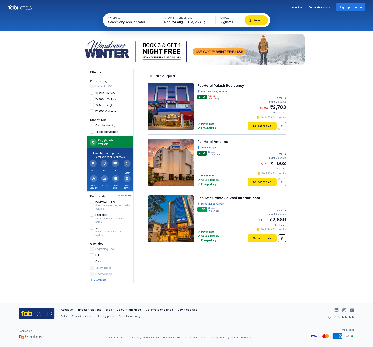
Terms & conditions (82, 316)
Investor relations (89, 309)
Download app (187, 309)
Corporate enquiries (159, 309)
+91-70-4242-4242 (343, 317)
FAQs (64, 316)
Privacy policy (106, 316)
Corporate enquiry (319, 7)
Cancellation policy (130, 316)
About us (297, 7)
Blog (109, 309)
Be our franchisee (129, 309)
